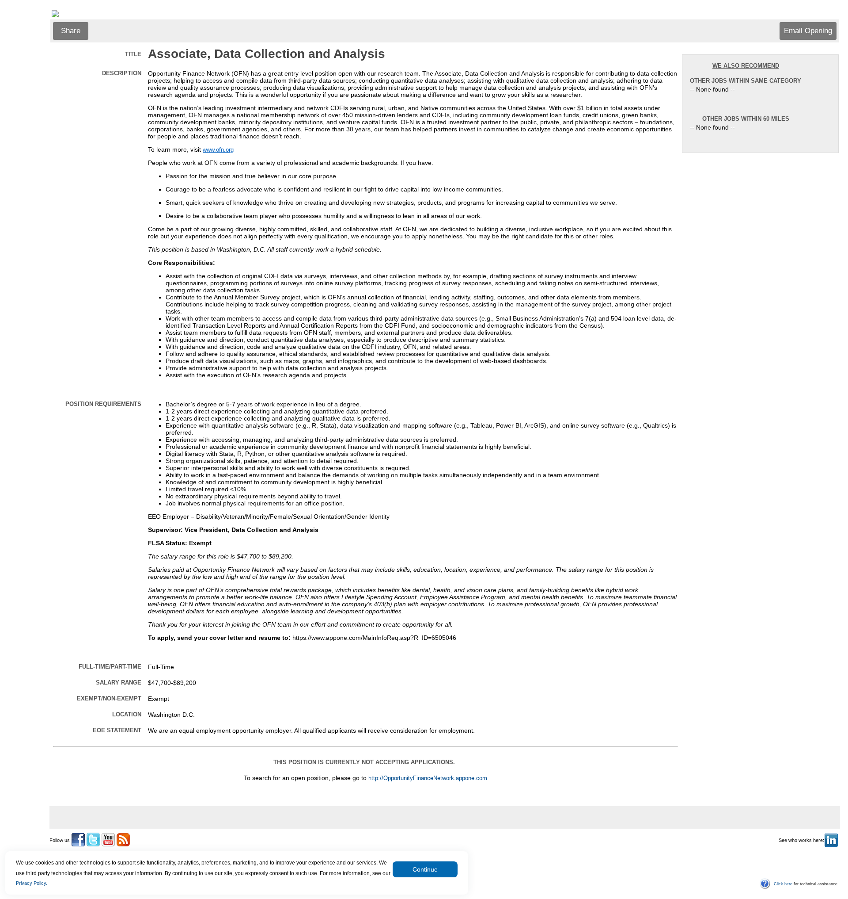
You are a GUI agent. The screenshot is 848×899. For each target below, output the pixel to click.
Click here (783, 884)
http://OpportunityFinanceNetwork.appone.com (427, 778)
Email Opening (808, 31)
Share (70, 31)
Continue (425, 869)
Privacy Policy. (31, 883)
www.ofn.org (218, 150)
